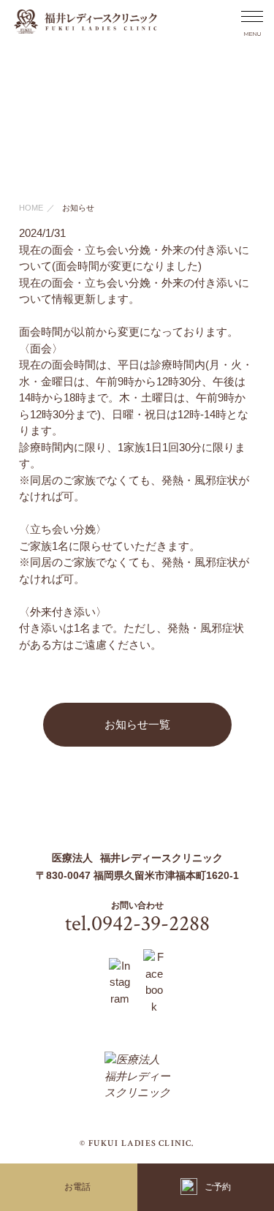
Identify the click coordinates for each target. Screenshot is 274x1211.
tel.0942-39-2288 (137, 924)
